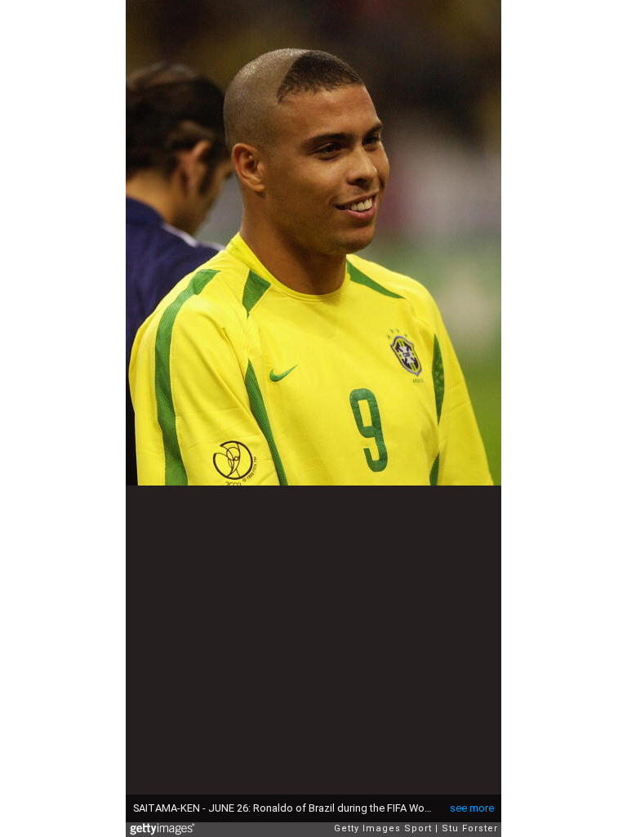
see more (472, 808)
